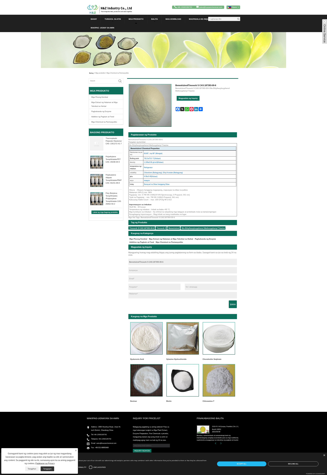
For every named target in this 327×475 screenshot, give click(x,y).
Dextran (133, 401)
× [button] (324, 455)
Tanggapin (47, 469)
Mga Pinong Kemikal (99, 97)
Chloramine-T (208, 401)
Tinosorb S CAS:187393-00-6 (141, 228)
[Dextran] (146, 380)
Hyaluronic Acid (137, 359)
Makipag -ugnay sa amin (102, 28)
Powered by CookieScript (315, 474)
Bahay (94, 19)
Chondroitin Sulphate (212, 359)
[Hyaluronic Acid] (146, 338)
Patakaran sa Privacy (45, 463)
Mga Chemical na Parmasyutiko (118, 73)
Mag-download (173, 19)
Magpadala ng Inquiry (200, 19)
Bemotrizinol (173, 228)
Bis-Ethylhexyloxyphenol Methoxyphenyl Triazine (203, 228)
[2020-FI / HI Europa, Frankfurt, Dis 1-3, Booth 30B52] (203, 429)
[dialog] (163, 464)
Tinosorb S (161, 228)
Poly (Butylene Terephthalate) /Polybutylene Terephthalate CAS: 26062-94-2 (113, 198)
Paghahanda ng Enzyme (101, 111)
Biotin (169, 401)
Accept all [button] (241, 464)
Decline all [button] (293, 464)
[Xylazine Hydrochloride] (183, 338)
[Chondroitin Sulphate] (219, 338)
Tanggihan (32, 469)
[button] (108, 471)
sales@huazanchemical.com (210, 7)
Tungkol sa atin (113, 19)
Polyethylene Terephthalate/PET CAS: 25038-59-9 (113, 159)
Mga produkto (136, 19)
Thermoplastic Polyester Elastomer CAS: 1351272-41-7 (114, 141)
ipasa (233, 304)
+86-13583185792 (100, 434)
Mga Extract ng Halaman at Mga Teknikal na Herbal (104, 104)
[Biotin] (183, 380)
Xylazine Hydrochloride (176, 359)
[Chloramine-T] (219, 380)
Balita (154, 19)
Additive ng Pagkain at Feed (102, 117)
